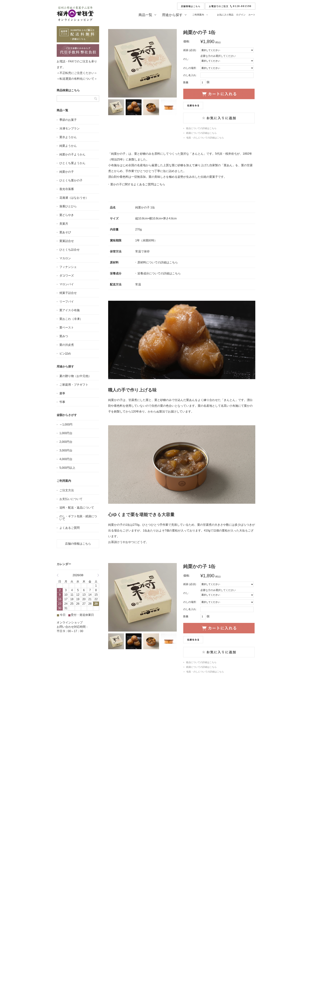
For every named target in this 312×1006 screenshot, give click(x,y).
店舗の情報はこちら (78, 543)
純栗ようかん (68, 145)
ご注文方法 (66, 490)
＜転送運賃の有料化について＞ (77, 78)
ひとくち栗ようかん (72, 163)
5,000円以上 (67, 467)
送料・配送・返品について (76, 507)
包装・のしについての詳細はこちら (205, 137)
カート (251, 14)
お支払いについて (71, 498)
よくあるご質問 (69, 527)
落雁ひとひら (68, 206)
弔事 (62, 401)
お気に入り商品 (225, 14)
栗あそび (65, 232)
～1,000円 (65, 424)
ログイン (241, 14)
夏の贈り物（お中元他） (75, 376)
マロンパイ (66, 284)
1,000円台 (65, 433)
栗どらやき (66, 215)
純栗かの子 (66, 171)
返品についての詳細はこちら (201, 128)
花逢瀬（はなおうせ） (73, 197)
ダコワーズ (66, 275)
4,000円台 (65, 459)
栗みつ (63, 336)
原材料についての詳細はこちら (157, 262)
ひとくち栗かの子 (71, 180)
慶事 (62, 393)
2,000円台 (65, 441)
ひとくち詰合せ (69, 249)
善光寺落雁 (66, 189)
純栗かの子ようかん (72, 154)
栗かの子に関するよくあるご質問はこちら (137, 184)
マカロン (65, 258)
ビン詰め (65, 353)
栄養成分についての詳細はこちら (159, 273)
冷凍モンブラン (69, 128)
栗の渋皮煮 (66, 344)
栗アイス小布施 (69, 310)
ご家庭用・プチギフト (73, 384)
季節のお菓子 (68, 119)
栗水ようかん (68, 137)
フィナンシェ (68, 266)
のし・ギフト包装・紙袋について (78, 518)
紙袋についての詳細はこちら (201, 133)
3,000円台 (65, 450)
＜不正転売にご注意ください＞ (77, 72)
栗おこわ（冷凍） (71, 318)
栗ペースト (66, 327)
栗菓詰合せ (66, 240)
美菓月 (63, 223)
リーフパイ (66, 301)
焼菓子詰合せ (68, 292)
